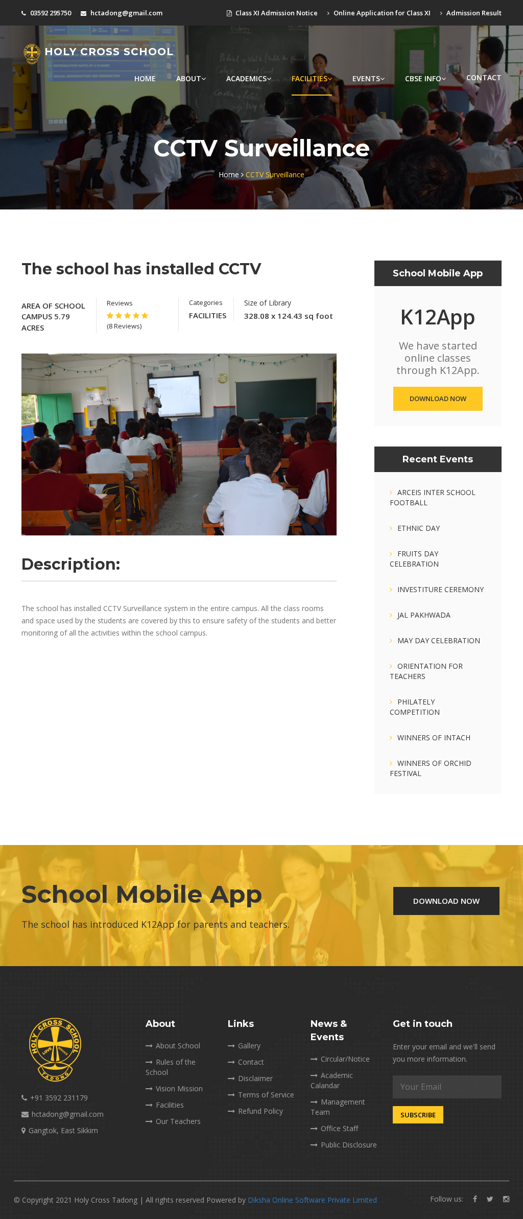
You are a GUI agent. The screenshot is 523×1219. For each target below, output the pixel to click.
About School (178, 1045)
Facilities (309, 78)
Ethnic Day (418, 528)
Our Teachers (178, 1121)
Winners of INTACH (433, 737)
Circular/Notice (345, 1059)
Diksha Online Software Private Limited (312, 1200)
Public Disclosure (349, 1145)
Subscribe (418, 1114)
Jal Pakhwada (423, 615)
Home (145, 78)
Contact (484, 77)
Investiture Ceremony (440, 589)
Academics (246, 78)
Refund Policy (260, 1111)
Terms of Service (266, 1094)
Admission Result (473, 12)
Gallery (249, 1045)
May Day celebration (438, 640)
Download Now (438, 398)
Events (366, 78)
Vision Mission (179, 1088)
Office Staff (339, 1128)
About (188, 78)
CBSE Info (423, 78)
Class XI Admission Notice (276, 12)
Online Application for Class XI (381, 12)
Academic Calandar (332, 1080)
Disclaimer (255, 1078)
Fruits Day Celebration (414, 559)
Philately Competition (415, 707)
